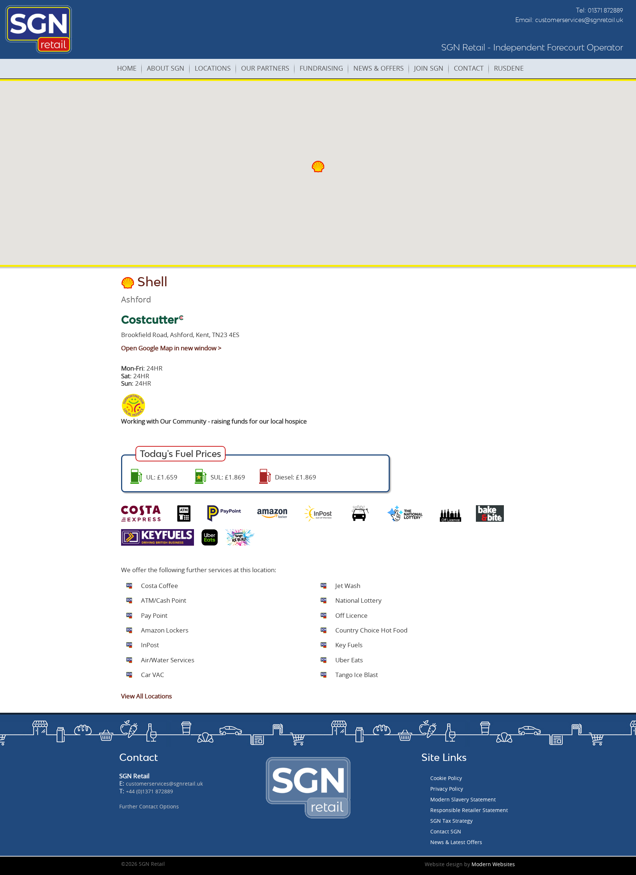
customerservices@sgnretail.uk (579, 20)
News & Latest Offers (456, 842)
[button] (317, 166)
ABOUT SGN (165, 68)
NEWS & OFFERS (378, 68)
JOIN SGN (429, 68)
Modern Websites (493, 864)
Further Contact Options (149, 806)
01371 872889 (605, 10)
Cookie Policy (446, 778)
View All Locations (146, 696)
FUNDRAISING (321, 68)
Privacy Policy (446, 788)
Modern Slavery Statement (463, 799)
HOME (127, 68)
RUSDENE (509, 68)
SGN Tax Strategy (451, 820)
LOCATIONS (213, 68)
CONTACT (469, 68)
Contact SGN (445, 831)
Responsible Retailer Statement (469, 810)
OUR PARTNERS (265, 68)
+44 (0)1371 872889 (149, 791)
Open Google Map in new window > (171, 348)
